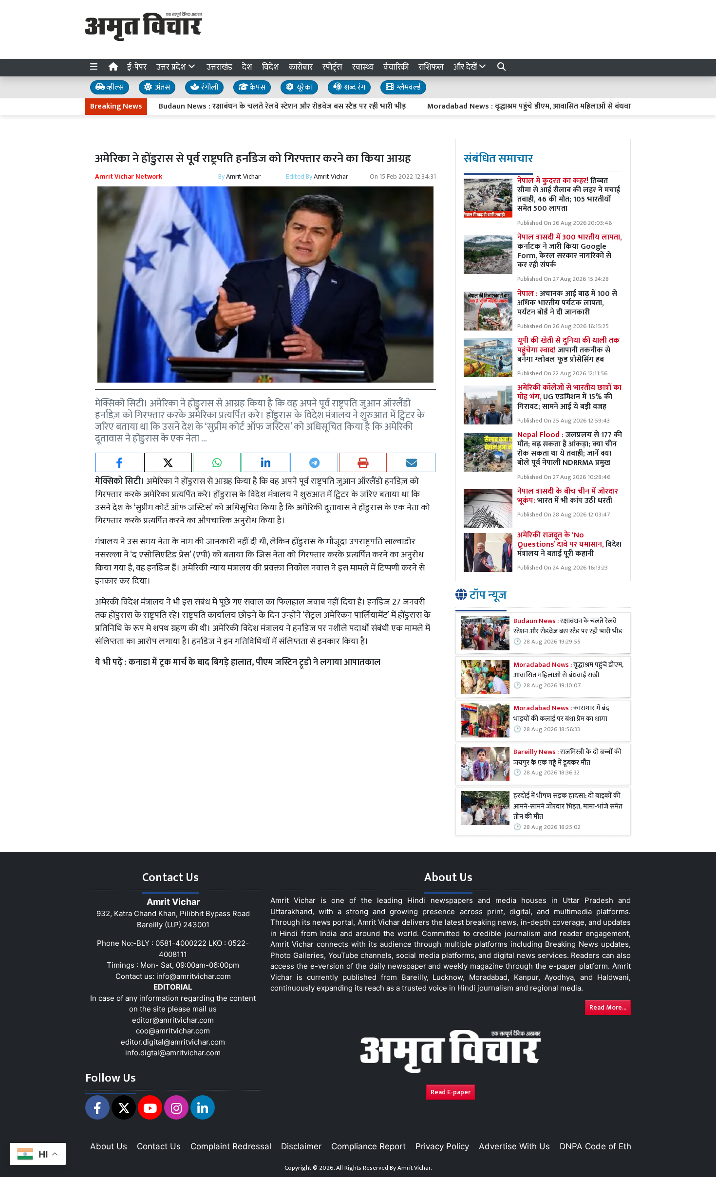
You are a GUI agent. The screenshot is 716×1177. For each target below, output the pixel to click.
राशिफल (431, 67)
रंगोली (208, 87)
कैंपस (256, 87)
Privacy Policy (442, 1146)
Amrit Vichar (243, 176)
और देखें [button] (466, 67)
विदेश (270, 67)
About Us (108, 1146)
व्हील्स (114, 87)
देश (247, 67)
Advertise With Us (514, 1146)
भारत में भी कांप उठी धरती (567, 496)
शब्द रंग (353, 87)
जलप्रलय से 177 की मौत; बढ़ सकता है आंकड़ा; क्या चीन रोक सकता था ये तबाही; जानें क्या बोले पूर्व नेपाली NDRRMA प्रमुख (569, 449)
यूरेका (304, 87)
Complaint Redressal (230, 1146)
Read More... (607, 1007)
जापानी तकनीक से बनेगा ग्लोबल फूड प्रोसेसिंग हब (568, 350)
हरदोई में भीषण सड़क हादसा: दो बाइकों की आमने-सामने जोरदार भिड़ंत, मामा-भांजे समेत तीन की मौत (567, 807)
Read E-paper (451, 1092)
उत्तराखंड (219, 67)
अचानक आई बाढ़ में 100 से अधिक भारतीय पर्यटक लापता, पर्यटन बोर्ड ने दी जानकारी (567, 303)
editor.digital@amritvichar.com (173, 1042)
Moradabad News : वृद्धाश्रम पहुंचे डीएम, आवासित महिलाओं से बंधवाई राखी (501, 106)
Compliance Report (368, 1146)
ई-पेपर (137, 67)
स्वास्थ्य (363, 67)
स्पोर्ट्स (332, 67)
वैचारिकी (396, 67)
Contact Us (159, 1146)
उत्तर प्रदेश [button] (172, 67)
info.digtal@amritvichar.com (173, 1052)
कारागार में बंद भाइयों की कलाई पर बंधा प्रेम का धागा (561, 713)
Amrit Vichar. (414, 1167)
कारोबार (301, 67)
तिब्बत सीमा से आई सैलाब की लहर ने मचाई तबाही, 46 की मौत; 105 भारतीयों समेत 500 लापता (568, 195)
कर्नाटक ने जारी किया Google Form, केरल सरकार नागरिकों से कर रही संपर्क (569, 251)
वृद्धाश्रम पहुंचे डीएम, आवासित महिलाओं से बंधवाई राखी (568, 670)
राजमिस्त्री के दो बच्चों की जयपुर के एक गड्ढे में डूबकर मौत (567, 757)
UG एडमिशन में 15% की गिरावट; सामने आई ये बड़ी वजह (569, 397)
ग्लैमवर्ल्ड (408, 87)
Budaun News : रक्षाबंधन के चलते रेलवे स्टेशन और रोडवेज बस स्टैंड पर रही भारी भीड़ (245, 106)
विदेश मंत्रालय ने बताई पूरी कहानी (569, 544)
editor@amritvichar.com (173, 1020)
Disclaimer (301, 1146)
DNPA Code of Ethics (601, 1146)
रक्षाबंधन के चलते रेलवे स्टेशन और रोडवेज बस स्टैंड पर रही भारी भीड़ (567, 626)
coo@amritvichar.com (173, 1030)
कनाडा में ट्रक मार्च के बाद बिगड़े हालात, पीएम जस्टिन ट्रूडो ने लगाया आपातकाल (254, 662)
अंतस (161, 87)
